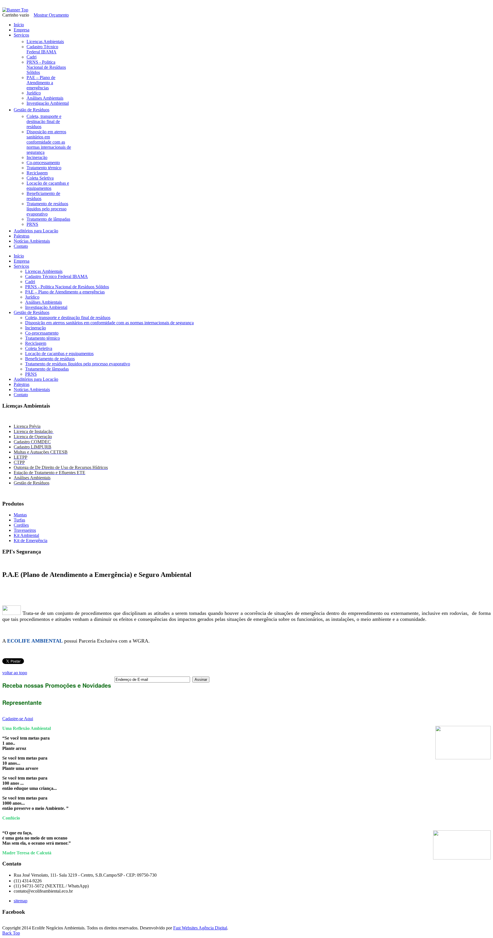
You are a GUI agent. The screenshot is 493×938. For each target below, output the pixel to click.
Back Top (11, 933)
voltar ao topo (14, 672)
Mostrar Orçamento (51, 15)
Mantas (20, 514)
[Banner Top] (15, 9)
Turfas (19, 520)
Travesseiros (25, 530)
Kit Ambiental (26, 535)
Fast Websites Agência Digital (200, 927)
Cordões (21, 525)
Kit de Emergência (30, 540)
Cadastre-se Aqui (17, 718)
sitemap (20, 900)
